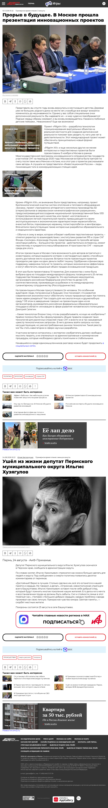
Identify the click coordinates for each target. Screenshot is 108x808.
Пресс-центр (48, 739)
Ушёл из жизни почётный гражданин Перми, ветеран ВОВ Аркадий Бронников (84, 686)
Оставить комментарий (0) (86, 356)
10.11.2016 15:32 (8, 11)
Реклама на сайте (64, 739)
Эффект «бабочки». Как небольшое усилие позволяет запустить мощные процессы (31, 396)
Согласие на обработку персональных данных (37, 777)
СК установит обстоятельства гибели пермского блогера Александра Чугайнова (32, 677)
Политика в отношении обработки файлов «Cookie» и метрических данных (47, 781)
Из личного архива (10, 95)
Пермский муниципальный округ (16, 547)
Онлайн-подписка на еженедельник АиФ (58, 742)
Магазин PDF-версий (29, 742)
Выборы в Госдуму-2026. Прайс (62, 745)
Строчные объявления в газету (34, 745)
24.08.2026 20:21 (9, 457)
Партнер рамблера (43, 798)
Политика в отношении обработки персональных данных (41, 779)
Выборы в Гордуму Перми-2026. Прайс (82, 748)
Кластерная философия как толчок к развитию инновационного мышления (30, 413)
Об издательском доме (30, 739)
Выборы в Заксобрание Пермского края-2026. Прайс (42, 748)
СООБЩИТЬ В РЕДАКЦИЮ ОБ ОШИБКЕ (35, 751)
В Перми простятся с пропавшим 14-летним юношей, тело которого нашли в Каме (32, 686)
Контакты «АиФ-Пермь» (87, 742)
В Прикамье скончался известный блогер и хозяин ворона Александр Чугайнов (83, 677)
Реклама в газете (81, 739)
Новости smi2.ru (11, 449)
